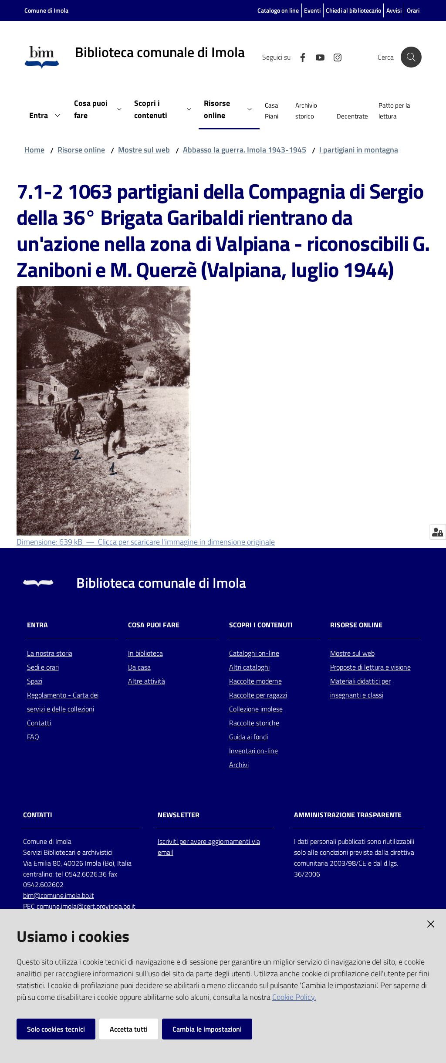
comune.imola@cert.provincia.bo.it (86, 906)
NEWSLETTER (178, 815)
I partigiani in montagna (358, 150)
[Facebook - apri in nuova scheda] (299, 56)
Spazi (34, 681)
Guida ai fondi (248, 736)
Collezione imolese (256, 709)
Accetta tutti (129, 1029)
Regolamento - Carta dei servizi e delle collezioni (62, 702)
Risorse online (81, 150)
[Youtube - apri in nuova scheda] (316, 56)
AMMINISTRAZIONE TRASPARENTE (348, 815)
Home (34, 150)
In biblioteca (145, 653)
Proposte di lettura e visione (370, 667)
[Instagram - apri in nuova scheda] (334, 56)
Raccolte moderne (255, 681)
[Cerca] (411, 57)
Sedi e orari (43, 667)
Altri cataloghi (249, 667)
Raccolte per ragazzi (258, 695)
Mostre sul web (144, 150)
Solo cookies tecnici (56, 1029)
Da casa (139, 667)
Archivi (239, 764)
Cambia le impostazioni (207, 1029)
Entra (37, 625)
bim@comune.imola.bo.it (58, 895)
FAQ (33, 736)
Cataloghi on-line (254, 653)
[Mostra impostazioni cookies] (437, 532)
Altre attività (146, 681)
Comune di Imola (46, 10)
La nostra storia (49, 653)
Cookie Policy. (294, 997)
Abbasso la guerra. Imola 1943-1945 (244, 150)
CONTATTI (37, 815)
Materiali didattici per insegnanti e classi (360, 688)
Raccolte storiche (254, 723)
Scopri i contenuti (261, 625)
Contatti (39, 723)
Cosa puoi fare (153, 625)
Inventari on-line (253, 750)
